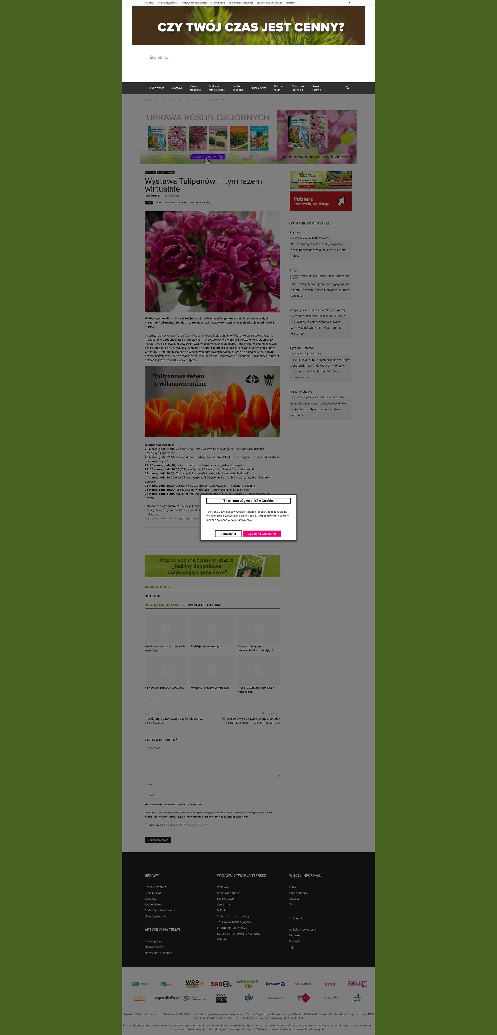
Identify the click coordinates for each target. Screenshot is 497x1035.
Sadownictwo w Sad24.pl (269, 2)
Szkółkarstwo (258, 88)
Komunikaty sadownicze (241, 2)
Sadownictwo (156, 88)
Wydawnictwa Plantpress (194, 2)
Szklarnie (217, 88)
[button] (347, 88)
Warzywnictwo (217, 2)
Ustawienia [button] (228, 534)
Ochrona (279, 88)
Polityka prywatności (167, 2)
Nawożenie (298, 88)
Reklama (149, 2)
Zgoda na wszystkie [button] (262, 534)
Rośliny (238, 88)
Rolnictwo (291, 2)
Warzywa (177, 88)
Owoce (196, 88)
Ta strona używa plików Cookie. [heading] (248, 501)
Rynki (316, 88)
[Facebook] (349, 2)
